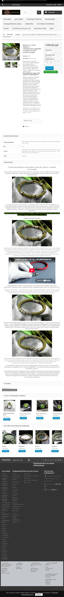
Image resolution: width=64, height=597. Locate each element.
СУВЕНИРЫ (29, 24)
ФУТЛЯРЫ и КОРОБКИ (45, 24)
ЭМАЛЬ (4, 526)
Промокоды (15, 508)
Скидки (14, 473)
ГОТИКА (4, 546)
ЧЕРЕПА (4, 524)
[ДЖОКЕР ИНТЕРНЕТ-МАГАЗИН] (11, 12)
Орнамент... (21, 446)
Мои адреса (27, 478)
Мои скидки (27, 482)
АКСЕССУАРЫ (6, 505)
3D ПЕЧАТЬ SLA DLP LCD (21, 28)
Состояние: (26, 58)
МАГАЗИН (7, 19)
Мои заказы (27, 473)
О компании (15, 489)
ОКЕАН (4, 539)
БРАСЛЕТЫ (5, 476)
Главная (14, 487)
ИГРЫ (3, 518)
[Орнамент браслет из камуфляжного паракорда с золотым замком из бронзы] (25, 437)
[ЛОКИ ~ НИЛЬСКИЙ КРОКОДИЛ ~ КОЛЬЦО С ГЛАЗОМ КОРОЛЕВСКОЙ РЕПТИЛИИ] (9, 406)
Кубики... (4, 446)
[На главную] (3, 35)
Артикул (25, 56)
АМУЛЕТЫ (5, 481)
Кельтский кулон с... (42, 413)
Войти (59, 4)
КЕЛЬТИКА (5, 543)
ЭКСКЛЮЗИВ (50, 19)
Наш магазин (15, 481)
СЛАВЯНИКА (5, 535)
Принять (38, 594)
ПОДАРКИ (4, 493)
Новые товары (16, 476)
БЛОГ (52, 28)
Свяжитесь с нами (51, 4)
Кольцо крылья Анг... (26, 413)
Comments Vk (5, 388)
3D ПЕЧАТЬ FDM (40, 28)
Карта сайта (15, 510)
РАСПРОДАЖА (6, 502)
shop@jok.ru (54, 489)
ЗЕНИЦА (4, 473)
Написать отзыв (28, 120)
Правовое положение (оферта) (15, 499)
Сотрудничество (16, 506)
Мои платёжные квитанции (31, 476)
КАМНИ (4, 528)
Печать (27, 126)
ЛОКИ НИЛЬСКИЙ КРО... (8, 414)
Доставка (19, 19)
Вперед (19, 65)
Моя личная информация (31, 480)
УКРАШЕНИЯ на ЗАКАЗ (12, 24)
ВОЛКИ (4, 531)
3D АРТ (6, 28)
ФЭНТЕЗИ (4, 541)
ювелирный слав (50, 55)
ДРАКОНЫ (5, 533)
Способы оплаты (34, 19)
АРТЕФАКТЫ (5, 537)
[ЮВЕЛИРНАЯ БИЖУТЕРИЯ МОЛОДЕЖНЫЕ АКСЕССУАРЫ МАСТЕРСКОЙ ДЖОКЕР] (32, 1)
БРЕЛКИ (4, 491)
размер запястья (50, 59)
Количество (48, 50)
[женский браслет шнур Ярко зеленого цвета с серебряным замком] (8, 65)
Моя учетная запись (30, 471)
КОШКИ (4, 548)
